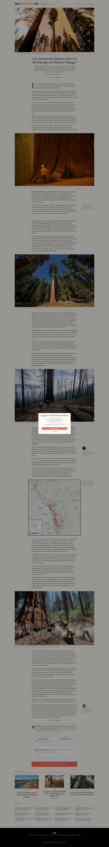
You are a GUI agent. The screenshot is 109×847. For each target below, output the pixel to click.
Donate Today (54, 428)
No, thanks (54, 431)
